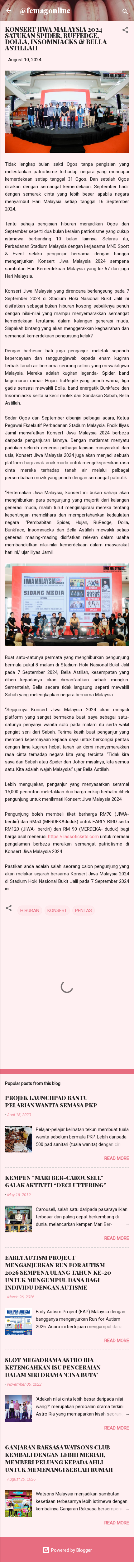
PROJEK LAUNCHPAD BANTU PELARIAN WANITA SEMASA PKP (51, 1101)
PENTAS (83, 910)
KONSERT (57, 910)
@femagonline (45, 10)
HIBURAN (29, 910)
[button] (125, 31)
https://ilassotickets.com (73, 836)
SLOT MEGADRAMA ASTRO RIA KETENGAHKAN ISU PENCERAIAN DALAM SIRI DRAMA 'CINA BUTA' (53, 1367)
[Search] (125, 12)
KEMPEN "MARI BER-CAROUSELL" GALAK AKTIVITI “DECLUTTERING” (55, 1181)
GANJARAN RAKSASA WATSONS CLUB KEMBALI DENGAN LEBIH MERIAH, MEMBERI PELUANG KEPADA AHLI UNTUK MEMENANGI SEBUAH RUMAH (59, 1458)
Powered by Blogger (71, 1550)
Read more (116, 1158)
